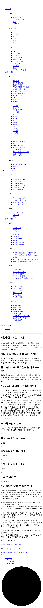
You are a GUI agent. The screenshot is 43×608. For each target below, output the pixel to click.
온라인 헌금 (17, 59)
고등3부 (15, 106)
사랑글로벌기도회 (19, 89)
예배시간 (16, 51)
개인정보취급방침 (14, 552)
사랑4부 (15, 133)
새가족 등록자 (18, 183)
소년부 (15, 114)
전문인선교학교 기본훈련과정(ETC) (25, 253)
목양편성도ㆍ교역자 (20, 198)
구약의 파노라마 (18, 242)
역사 (14, 22)
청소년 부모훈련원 (19, 272)
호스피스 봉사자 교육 (20, 318)
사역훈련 (16, 232)
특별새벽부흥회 (18, 95)
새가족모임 (17, 228)
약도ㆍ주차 (17, 53)
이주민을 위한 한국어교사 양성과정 (25, 259)
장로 (14, 36)
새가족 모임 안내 (19, 185)
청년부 (15, 101)
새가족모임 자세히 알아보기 (11, 544)
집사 (14, 41)
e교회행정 (16, 64)
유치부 (15, 120)
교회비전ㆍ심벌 (18, 20)
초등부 (15, 116)
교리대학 (16, 236)
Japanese (11, 563)
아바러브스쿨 (17, 293)
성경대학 (16, 234)
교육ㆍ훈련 (9, 219)
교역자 (15, 34)
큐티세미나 (17, 240)
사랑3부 (15, 131)
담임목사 (16, 32)
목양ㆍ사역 (9, 170)
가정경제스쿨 (17, 295)
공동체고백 (17, 17)
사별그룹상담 (17, 320)
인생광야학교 (17, 297)
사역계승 (16, 24)
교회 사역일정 (18, 61)
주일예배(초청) (18, 83)
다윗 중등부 (17, 112)
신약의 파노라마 (18, 244)
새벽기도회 (17, 91)
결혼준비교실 (17, 286)
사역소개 (16, 215)
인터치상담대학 (18, 314)
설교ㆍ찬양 (9, 72)
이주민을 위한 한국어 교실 (22, 261)
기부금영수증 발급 (19, 70)
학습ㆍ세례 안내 (18, 189)
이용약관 (4, 552)
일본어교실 (17, 309)
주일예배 (16, 81)
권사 (14, 38)
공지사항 (16, 66)
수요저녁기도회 (18, 85)
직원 (14, 43)
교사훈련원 (17, 270)
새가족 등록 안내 (19, 179)
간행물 (15, 217)
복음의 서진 (17, 257)
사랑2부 (15, 129)
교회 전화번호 (18, 57)
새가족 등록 (17, 181)
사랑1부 (15, 126)
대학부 (15, 104)
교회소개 (8, 9)
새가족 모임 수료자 (19, 187)
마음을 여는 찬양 (19, 147)
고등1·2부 (16, 108)
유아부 (15, 122)
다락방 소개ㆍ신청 (19, 200)
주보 (14, 68)
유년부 (15, 118)
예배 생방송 (17, 168)
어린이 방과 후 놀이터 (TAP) (23, 278)
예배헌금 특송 (18, 145)
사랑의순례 (17, 288)
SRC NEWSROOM (19, 164)
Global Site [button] (8, 558)
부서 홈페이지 (18, 213)
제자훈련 (16, 230)
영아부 (15, 124)
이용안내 (24, 552)
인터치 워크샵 (18, 311)
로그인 (7, 329)
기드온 (15, 99)
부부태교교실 (17, 291)
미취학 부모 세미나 (19, 276)
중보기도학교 (17, 305)
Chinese (11, 561)
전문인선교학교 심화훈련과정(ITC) (25, 255)
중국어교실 (17, 307)
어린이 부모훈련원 (19, 274)
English (11, 559)
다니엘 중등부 (18, 110)
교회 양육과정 (18, 204)
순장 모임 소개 (18, 202)
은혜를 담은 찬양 (19, 141)
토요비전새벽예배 (19, 93)
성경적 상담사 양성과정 (21, 316)
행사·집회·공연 (18, 166)
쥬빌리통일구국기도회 (21, 87)
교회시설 (16, 55)
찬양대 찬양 (17, 143)
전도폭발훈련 (17, 238)
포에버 (15, 97)
